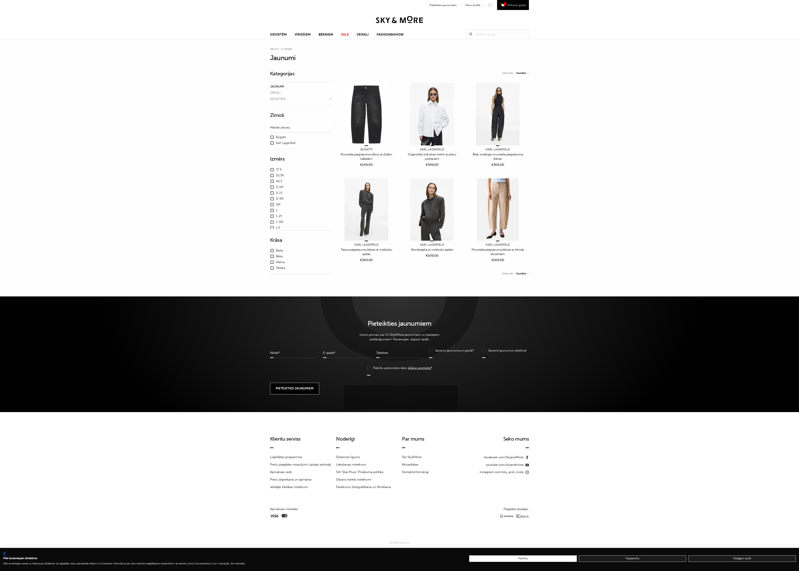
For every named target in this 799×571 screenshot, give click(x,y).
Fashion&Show (390, 34)
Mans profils (472, 5)
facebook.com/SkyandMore (504, 457)
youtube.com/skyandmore (505, 465)
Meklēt (471, 34)
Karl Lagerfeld (432, 149)
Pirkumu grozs (515, 4)
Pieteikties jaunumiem (443, 5)
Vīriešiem (303, 34)
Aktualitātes (410, 464)
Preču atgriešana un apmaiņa (290, 479)
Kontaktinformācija (415, 472)
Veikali (363, 34)
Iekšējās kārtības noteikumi (289, 487)
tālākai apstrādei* (420, 368)
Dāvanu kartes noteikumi (353, 479)
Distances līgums (348, 457)
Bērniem (326, 34)
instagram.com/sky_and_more (502, 472)
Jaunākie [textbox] (521, 73)
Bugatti (366, 149)
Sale (345, 34)
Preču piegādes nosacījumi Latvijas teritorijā (300, 464)
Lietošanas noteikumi (351, 464)
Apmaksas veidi (281, 472)
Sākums (274, 48)
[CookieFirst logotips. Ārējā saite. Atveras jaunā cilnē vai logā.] (4, 554)
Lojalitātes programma (286, 457)
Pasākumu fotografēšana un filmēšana (363, 487)
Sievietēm (278, 34)
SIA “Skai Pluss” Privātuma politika (359, 472)
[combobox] (522, 73)
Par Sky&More (412, 457)
